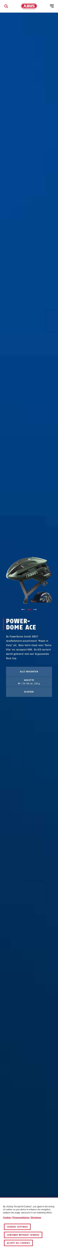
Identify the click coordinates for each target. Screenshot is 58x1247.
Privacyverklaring (21, 1217)
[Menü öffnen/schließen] (52, 6)
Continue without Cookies (23, 1235)
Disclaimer (36, 1217)
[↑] (23, 609)
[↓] (35, 609)
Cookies (7, 1217)
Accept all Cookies (18, 1243)
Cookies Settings (17, 1227)
